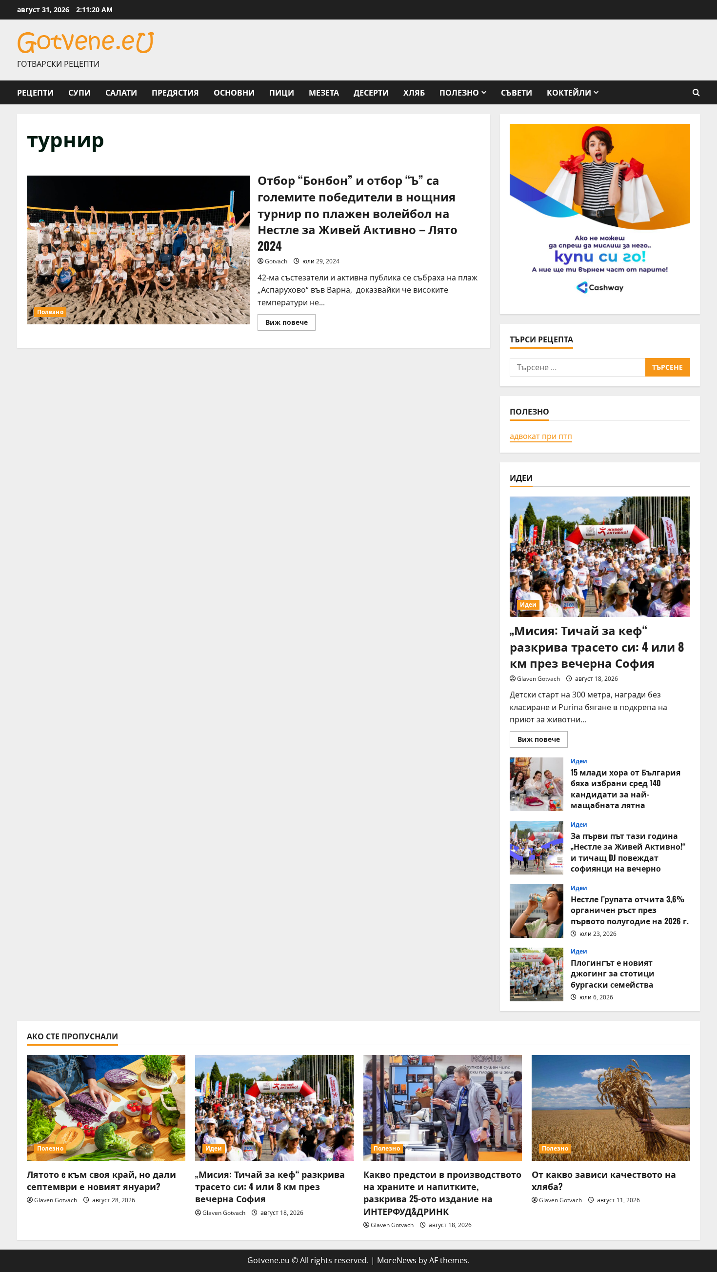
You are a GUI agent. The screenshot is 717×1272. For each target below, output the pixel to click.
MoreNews (397, 1260)
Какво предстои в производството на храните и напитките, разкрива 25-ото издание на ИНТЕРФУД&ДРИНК (442, 1192)
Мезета (324, 92)
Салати (121, 92)
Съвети (516, 92)
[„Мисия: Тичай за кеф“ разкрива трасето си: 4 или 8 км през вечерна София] (600, 557)
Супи (79, 92)
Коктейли (569, 92)
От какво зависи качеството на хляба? (604, 1180)
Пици (281, 92)
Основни (234, 92)
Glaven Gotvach (538, 679)
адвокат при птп (541, 436)
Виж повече (290, 324)
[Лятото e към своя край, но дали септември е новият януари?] (106, 1108)
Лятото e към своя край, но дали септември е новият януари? (101, 1180)
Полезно (459, 92)
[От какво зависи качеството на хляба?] (611, 1108)
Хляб (414, 92)
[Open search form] (696, 92)
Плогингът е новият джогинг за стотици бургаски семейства (536, 974)
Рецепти (35, 92)
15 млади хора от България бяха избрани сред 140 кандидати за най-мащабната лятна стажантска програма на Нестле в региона (536, 784)
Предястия (175, 92)
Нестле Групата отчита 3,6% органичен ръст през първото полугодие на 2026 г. (536, 911)
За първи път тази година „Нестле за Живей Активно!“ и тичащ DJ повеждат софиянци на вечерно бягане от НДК (536, 847)
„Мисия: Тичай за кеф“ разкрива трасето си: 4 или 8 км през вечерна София (597, 646)
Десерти (371, 92)
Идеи (528, 604)
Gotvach (276, 261)
